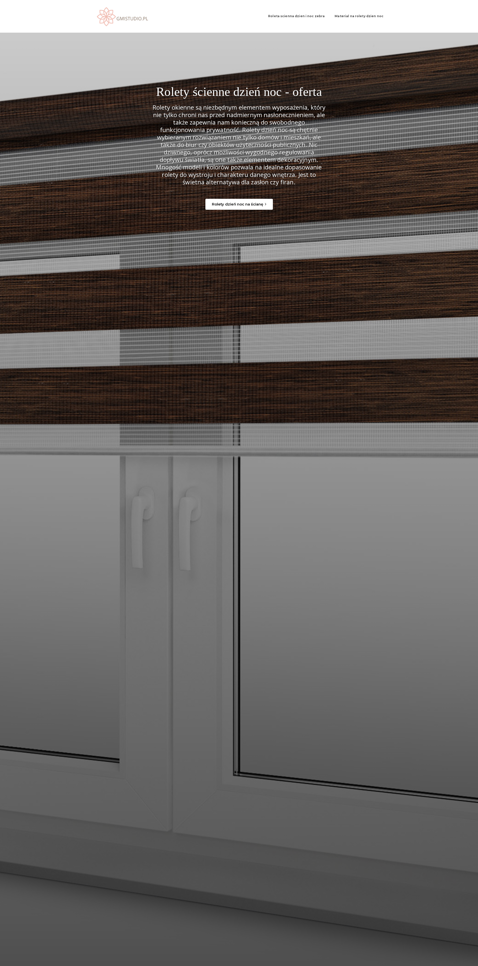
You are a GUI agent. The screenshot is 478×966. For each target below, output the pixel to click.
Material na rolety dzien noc (359, 16)
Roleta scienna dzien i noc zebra (296, 16)
